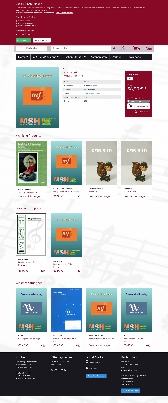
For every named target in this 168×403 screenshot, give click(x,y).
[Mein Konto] (125, 48)
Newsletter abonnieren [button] (96, 376)
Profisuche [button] (31, 48)
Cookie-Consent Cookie (27, 26)
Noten (22, 57)
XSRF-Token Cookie (25, 23)
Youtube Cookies (24, 34)
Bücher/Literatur (73, 57)
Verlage (117, 57)
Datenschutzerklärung (64, 13)
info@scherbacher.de (29, 378)
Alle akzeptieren (23, 40)
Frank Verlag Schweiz (92, 93)
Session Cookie (24, 21)
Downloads (134, 57)
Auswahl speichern (41, 40)
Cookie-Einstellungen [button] (130, 390)
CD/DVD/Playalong (44, 57)
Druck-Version (135, 101)
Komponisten (99, 57)
